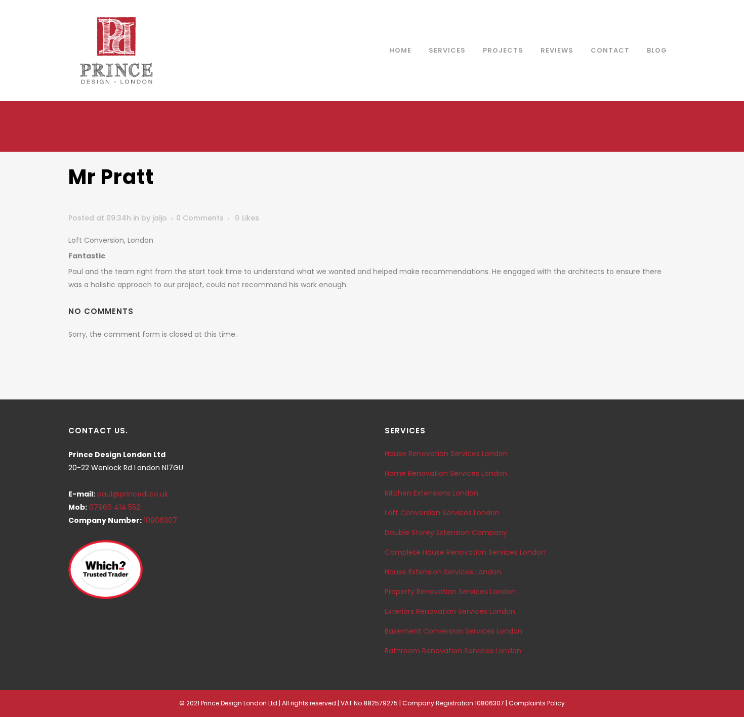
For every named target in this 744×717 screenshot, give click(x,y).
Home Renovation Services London (446, 473)
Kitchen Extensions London (431, 493)
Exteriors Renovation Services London (450, 611)
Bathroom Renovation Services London (453, 651)
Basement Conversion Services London (453, 631)
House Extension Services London (443, 572)
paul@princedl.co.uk (132, 494)
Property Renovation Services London (450, 592)
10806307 (160, 520)
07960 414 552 (114, 507)
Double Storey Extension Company (446, 532)
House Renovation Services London (446, 454)
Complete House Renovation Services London (465, 552)
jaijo (159, 218)
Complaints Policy (537, 703)
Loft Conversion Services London (442, 513)
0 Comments (200, 218)
